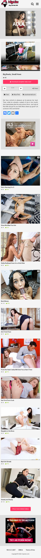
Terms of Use (30, 550)
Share (36, 88)
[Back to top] (37, 554)
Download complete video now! (21, 82)
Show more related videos (20, 509)
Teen (7, 94)
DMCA (21, 550)
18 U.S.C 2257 (10, 550)
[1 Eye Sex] (10, 4)
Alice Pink (16, 94)
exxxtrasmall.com (30, 94)
